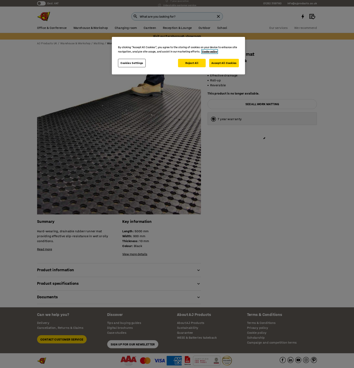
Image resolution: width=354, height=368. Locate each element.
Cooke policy (209, 51)
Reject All (191, 63)
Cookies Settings (131, 63)
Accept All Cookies (224, 63)
